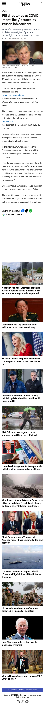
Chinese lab (7, 121)
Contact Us (12, 690)
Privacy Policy (31, 690)
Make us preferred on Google (14, 214)
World (4, 11)
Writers (21, 690)
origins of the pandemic (13, 95)
